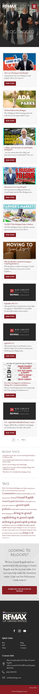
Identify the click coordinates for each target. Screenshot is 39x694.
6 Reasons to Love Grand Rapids (15, 187)
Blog (22, 642)
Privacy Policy (33, 688)
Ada (10, 488)
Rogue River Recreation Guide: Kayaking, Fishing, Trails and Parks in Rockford (18, 468)
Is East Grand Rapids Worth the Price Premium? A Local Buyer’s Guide (18, 461)
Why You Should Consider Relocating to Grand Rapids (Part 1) (17, 263)
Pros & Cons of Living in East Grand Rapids (15, 464)
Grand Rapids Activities (13, 501)
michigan (20, 525)
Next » (24, 440)
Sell (3, 645)
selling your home (8, 533)
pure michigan (18, 527)
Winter (34, 535)
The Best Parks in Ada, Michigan (15, 110)
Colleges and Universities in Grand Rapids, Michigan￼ (18, 149)
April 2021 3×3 (9, 343)
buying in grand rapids (19, 490)
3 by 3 (4, 488)
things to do (28, 532)
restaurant (17, 530)
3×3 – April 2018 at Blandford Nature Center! (19, 422)
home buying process (8, 513)
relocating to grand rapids (8, 530)
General (14, 497)
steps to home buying (17, 533)
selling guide (30, 530)
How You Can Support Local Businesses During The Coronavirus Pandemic (17, 384)
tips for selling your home (26, 535)
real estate (24, 527)
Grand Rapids (25, 497)
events (31, 493)
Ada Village (24, 488)
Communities (8, 493)
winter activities (5, 537)
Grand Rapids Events (29, 501)
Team (4, 648)
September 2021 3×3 (11, 303)
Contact (23, 648)
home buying (32, 509)
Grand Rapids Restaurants (18, 509)
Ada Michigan (16, 488)
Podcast (23, 645)
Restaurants (23, 530)
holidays (27, 509)
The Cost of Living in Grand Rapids (16, 73)
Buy (3, 642)
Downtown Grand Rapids (23, 494)
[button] (14, 631)
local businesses (13, 525)
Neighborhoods (10, 527)
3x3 (8, 488)
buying (28, 488)
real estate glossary (31, 527)
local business (5, 525)
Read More (11, 83)
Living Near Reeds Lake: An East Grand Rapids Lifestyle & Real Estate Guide (19, 456)
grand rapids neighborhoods (9, 505)
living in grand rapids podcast (21, 522)
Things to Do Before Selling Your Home (11, 535)
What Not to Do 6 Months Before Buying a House (17, 472)
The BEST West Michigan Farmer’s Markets (18, 224)
